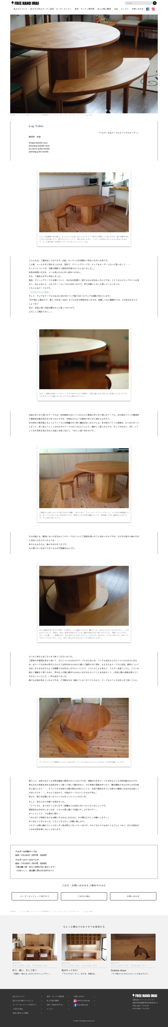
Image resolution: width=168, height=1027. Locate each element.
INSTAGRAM (83, 1001)
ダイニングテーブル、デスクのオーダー (30, 966)
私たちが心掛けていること (23, 1001)
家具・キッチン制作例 (84, 9)
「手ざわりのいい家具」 (39, 292)
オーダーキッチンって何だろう (34, 896)
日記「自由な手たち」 (55, 1005)
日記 (116, 9)
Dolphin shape (118, 970)
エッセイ (125, 9)
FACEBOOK (82, 1005)
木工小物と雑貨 (104, 9)
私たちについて (20, 9)
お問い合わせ (138, 9)
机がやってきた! (70, 970)
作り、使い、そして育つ (24, 970)
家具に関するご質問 (20, 1013)
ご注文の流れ (84, 896)
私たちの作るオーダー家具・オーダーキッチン (51, 9)
